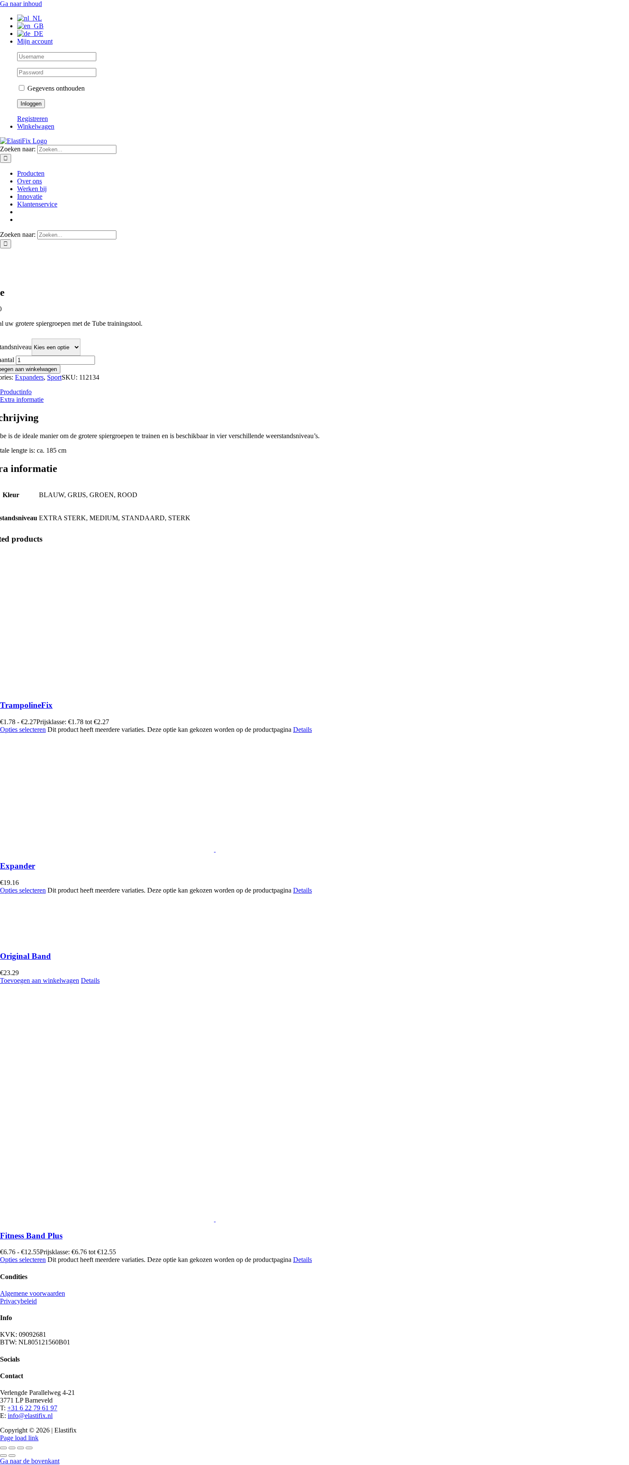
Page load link (19, 1437)
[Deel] (20, 1448)
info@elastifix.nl (30, 1415)
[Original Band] (265, 919)
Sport (54, 377)
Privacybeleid (18, 1301)
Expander (17, 865)
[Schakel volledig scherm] (12, 1448)
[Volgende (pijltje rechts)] (12, 1455)
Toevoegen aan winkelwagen (39, 980)
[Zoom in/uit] (3, 1448)
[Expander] (265, 793)
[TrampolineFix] (265, 622)
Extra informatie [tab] (22, 399)
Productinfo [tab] (16, 391)
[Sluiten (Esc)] (29, 1448)
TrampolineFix (26, 705)
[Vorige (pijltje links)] (3, 1455)
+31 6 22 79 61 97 (32, 1408)
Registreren (32, 118)
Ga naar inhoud (21, 3)
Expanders (29, 377)
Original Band (25, 956)
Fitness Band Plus (31, 1235)
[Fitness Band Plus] (265, 1104)
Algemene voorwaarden (32, 1293)
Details (302, 729)
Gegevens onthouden (55, 88)
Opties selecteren (23, 729)
